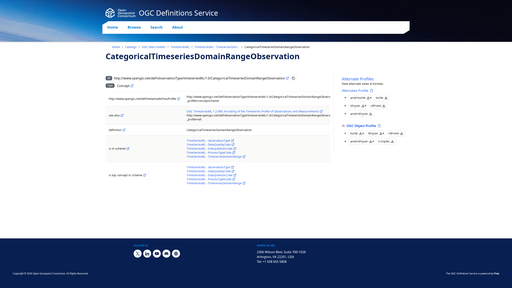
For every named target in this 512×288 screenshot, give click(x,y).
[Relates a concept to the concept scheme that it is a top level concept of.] (144, 175)
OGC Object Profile (361, 126)
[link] (277, 47)
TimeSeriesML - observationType (208, 140)
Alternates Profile (355, 90)
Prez (496, 273)
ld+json (355, 106)
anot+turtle (357, 98)
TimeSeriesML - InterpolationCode (209, 148)
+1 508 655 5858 (275, 261)
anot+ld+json (359, 114)
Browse (134, 27)
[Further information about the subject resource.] (122, 115)
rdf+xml (376, 106)
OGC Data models (153, 47)
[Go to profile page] (371, 90)
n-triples (384, 141)
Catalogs (131, 47)
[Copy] (293, 78)
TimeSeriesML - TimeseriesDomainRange (217, 47)
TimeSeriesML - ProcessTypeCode (209, 152)
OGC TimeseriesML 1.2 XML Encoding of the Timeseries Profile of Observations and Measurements (253, 111)
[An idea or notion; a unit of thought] (132, 85)
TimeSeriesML (180, 47)
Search (156, 27)
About (177, 27)
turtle (379, 98)
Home (112, 27)
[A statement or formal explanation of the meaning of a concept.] (124, 130)
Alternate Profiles (358, 79)
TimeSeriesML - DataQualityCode (209, 144)
